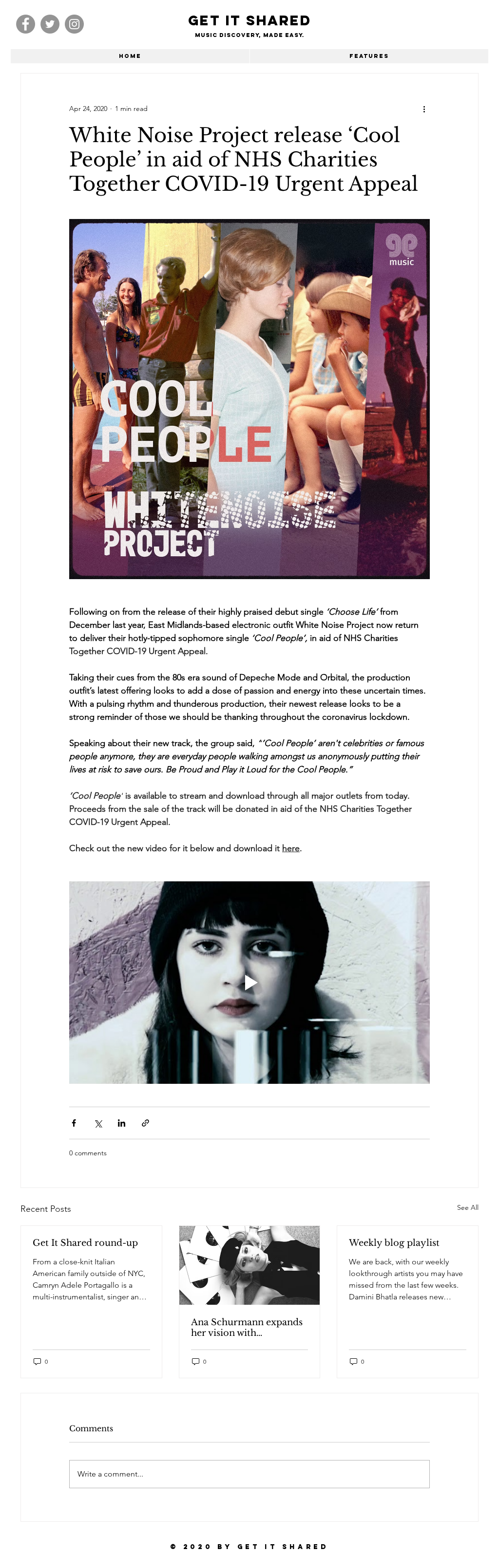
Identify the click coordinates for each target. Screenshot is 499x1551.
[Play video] (249, 982)
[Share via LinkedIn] (121, 1123)
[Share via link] (145, 1123)
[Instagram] (74, 24)
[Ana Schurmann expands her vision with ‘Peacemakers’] (249, 1265)
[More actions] (424, 108)
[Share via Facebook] (73, 1123)
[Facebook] (25, 24)
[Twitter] (49, 24)
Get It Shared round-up (85, 1243)
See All (468, 1207)
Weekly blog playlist (394, 1243)
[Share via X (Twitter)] (97, 1123)
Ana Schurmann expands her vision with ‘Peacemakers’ (247, 1327)
